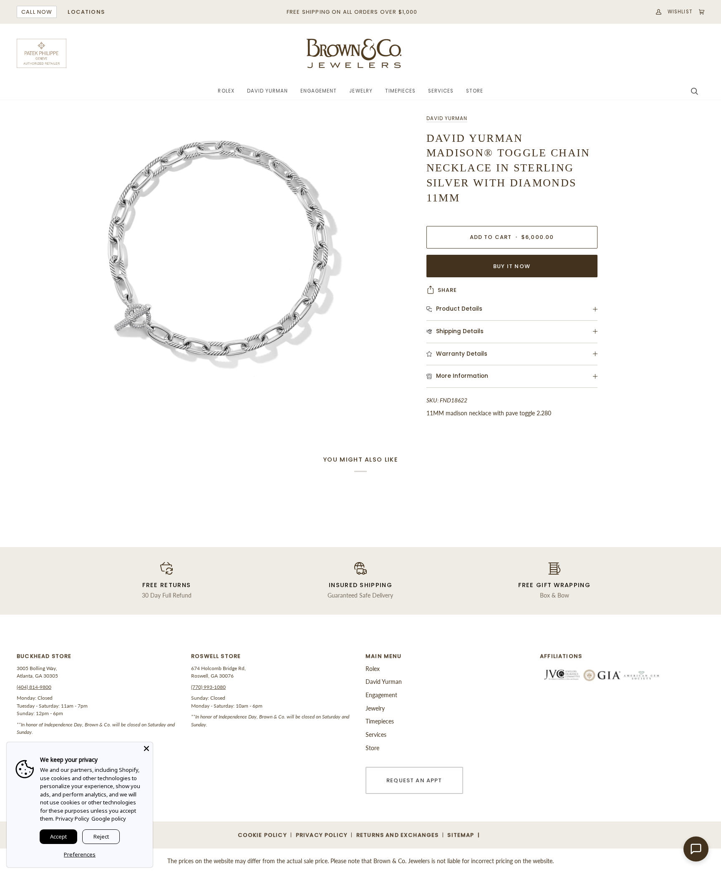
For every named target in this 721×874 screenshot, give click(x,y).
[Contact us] (695, 848)
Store (372, 747)
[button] (226, 91)
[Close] (146, 748)
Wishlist (680, 11)
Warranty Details (461, 354)
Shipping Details (460, 331)
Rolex (373, 668)
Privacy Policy (72, 818)
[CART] (698, 12)
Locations (86, 12)
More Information (462, 376)
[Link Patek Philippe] (42, 53)
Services (376, 734)
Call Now (36, 12)
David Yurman (446, 118)
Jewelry (375, 708)
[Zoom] (217, 256)
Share (447, 290)
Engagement (381, 694)
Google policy (108, 818)
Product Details (459, 309)
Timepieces (380, 721)
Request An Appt (414, 780)
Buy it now (511, 266)
